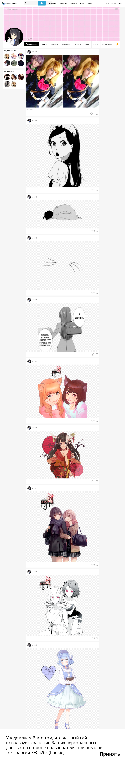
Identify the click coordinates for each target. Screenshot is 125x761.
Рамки (89, 3)
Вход (120, 3)
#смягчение (31, 110)
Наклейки (63, 3)
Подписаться (31, 44)
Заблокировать (12, 9)
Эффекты (52, 3)
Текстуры (73, 3)
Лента (44, 44)
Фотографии (107, 44)
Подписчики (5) (10, 71)
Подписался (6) (10, 50)
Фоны (82, 3)
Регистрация (110, 3)
